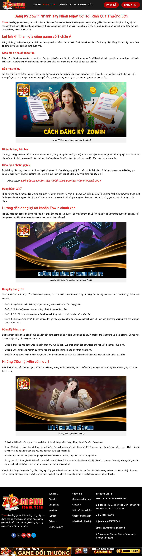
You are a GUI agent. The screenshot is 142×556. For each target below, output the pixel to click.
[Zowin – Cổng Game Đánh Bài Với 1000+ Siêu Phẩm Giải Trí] (16, 5)
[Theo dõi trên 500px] (33, 535)
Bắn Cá (63, 5)
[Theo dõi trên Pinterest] (23, 535)
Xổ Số (91, 5)
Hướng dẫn (49, 5)
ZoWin (4, 515)
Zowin (37, 5)
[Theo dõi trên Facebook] (13, 535)
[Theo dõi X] (18, 535)
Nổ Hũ (72, 5)
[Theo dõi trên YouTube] (28, 535)
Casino (82, 5)
